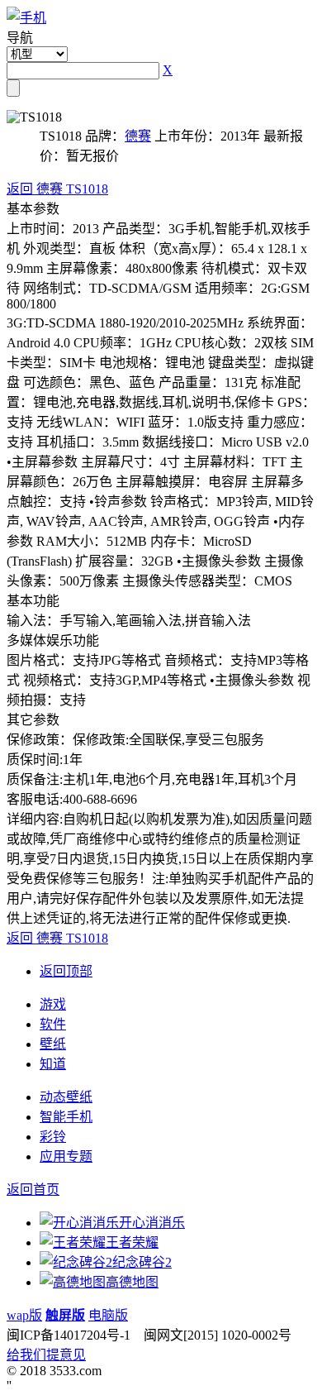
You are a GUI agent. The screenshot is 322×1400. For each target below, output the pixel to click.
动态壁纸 (66, 1097)
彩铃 (53, 1137)
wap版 (24, 1315)
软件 (53, 1024)
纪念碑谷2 (142, 1262)
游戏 (53, 1004)
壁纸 (53, 1044)
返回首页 (33, 1190)
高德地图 (132, 1282)
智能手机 (66, 1117)
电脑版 (108, 1315)
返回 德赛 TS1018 (57, 189)
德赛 (138, 136)
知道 (53, 1064)
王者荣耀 (132, 1242)
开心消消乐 (152, 1223)
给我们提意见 (46, 1355)
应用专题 (66, 1156)
